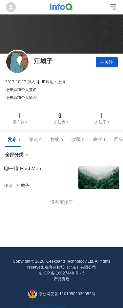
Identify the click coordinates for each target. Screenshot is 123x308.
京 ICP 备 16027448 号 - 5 (61, 273)
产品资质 (62, 279)
